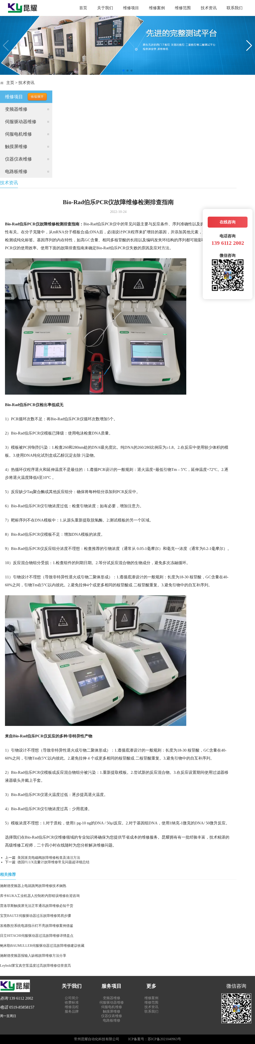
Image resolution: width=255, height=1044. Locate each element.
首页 (83, 8)
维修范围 (183, 8)
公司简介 (72, 998)
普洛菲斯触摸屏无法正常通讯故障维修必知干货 (36, 906)
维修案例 (157, 8)
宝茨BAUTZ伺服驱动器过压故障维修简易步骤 (35, 916)
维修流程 (72, 1007)
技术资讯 (209, 8)
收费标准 (72, 1002)
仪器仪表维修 (18, 159)
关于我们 (105, 8)
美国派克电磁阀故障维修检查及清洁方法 (48, 858)
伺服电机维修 (18, 134)
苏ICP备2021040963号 (164, 1039)
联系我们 (235, 8)
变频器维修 (16, 109)
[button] (124, 71)
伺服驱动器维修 (20, 121)
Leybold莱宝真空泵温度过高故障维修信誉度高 (35, 965)
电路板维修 (16, 171)
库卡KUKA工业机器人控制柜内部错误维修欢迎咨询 (40, 896)
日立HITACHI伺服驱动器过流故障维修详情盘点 (36, 936)
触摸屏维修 (16, 146)
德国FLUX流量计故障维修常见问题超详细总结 (53, 862)
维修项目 (131, 8)
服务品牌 (72, 1011)
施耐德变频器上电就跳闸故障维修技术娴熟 (33, 886)
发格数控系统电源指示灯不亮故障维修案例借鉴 (36, 926)
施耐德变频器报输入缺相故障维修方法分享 (33, 955)
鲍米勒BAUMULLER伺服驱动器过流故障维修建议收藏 (42, 946)
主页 (10, 83)
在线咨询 (228, 222)
